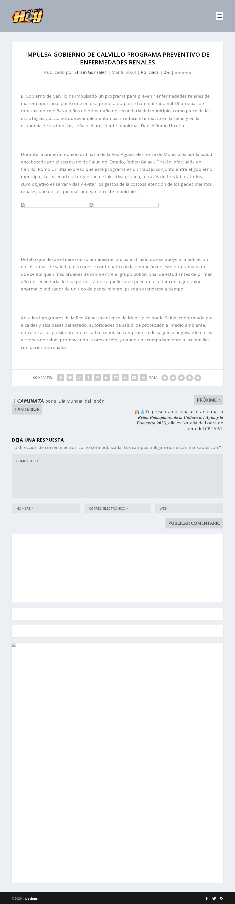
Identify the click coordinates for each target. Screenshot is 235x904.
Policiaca (150, 72)
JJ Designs (30, 898)
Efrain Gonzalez (90, 72)
